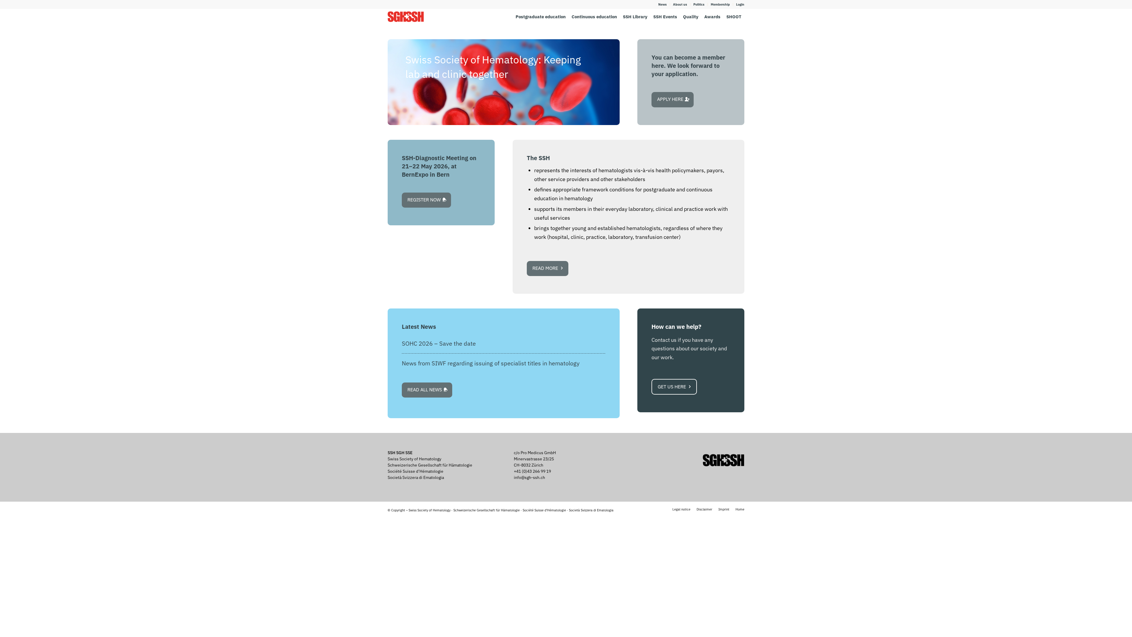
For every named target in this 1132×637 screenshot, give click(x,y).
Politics (699, 4)
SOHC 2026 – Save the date (439, 343)
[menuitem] (662, 4)
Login (740, 4)
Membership (720, 4)
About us (680, 4)
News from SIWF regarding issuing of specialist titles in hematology (491, 363)
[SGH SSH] (406, 17)
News (662, 4)
